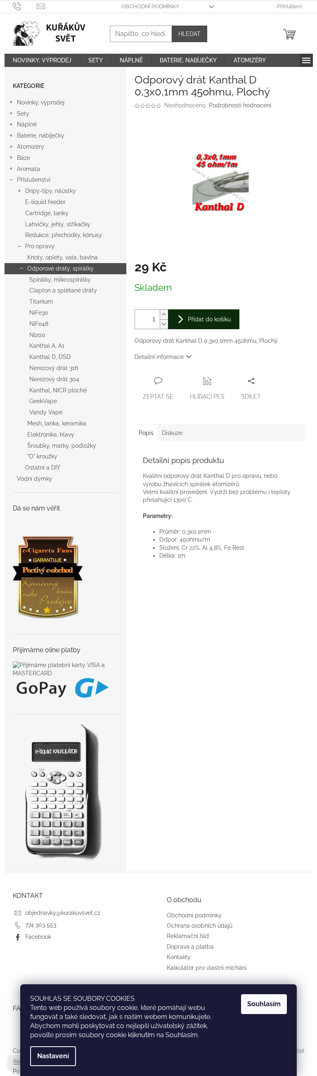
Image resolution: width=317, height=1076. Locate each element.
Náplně (27, 124)
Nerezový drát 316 (53, 368)
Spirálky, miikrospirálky (60, 279)
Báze (23, 157)
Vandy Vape (45, 412)
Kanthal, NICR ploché (58, 390)
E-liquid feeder (45, 202)
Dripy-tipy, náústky (50, 191)
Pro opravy (39, 246)
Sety (23, 113)
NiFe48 (38, 324)
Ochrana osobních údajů (199, 925)
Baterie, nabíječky (40, 135)
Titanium (41, 301)
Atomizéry (30, 146)
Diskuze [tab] (172, 433)
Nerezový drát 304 (54, 379)
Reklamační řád (188, 936)
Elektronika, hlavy (50, 434)
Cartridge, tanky (47, 213)
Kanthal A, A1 (46, 345)
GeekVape (43, 401)
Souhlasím (264, 1004)
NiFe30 (38, 312)
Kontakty (179, 957)
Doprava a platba (190, 946)
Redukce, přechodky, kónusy (63, 235)
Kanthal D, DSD (50, 357)
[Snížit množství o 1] (164, 324)
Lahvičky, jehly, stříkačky (57, 224)
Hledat (189, 34)
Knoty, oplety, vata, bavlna (62, 257)
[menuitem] (42, 60)
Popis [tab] (146, 433)
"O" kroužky (42, 456)
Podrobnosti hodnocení (240, 105)
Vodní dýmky (34, 478)
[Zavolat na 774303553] (25, 6)
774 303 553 (40, 925)
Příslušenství (33, 179)
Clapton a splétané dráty (63, 290)
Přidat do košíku (209, 319)
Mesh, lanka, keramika (56, 423)
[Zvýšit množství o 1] (164, 314)
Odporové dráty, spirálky (60, 268)
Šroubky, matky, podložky (61, 445)
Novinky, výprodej (40, 102)
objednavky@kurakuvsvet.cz (62, 913)
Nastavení (53, 1056)
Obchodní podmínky (150, 6)
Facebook (38, 936)
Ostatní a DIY (42, 467)
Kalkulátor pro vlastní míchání (206, 967)
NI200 (37, 335)
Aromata (28, 169)
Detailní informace (159, 357)
